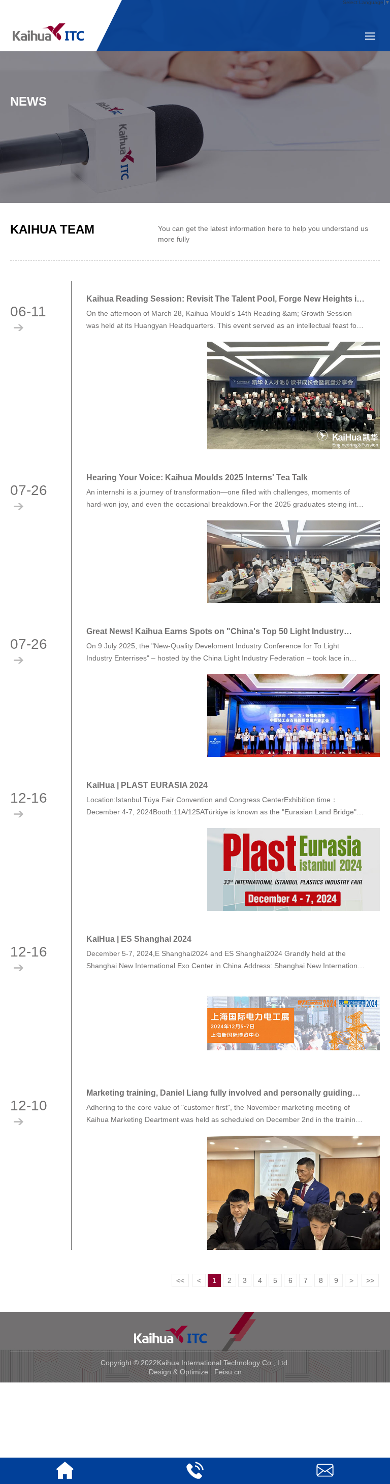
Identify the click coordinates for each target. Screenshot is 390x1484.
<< (180, 1280)
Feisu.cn (228, 1372)
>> (370, 1280)
